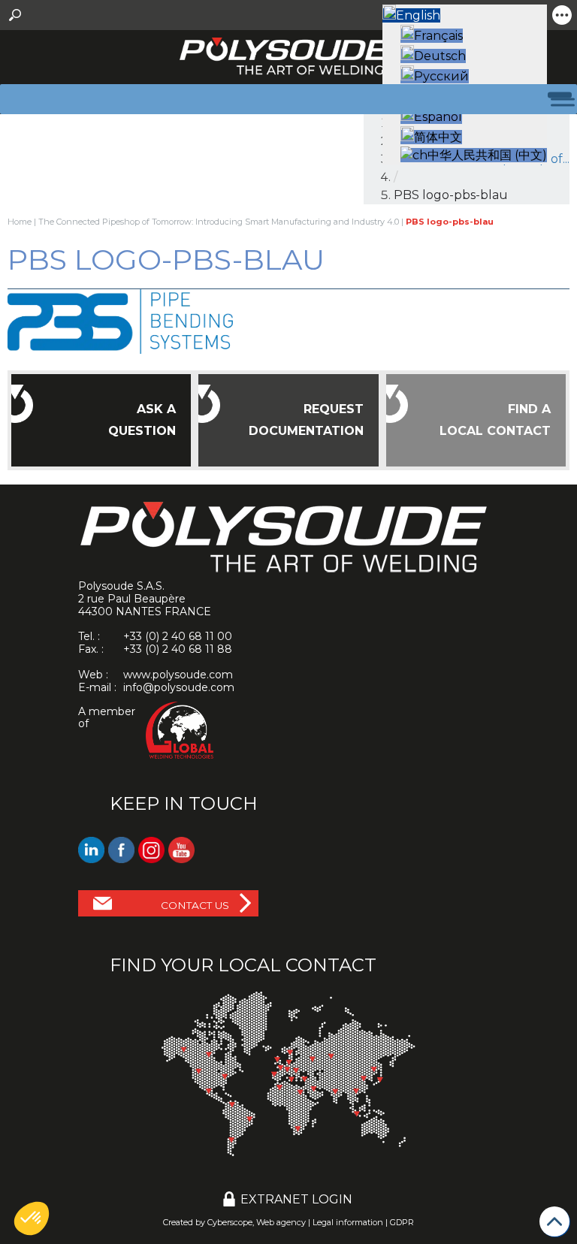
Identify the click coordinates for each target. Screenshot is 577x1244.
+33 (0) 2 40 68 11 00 (177, 636)
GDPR (402, 1222)
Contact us (195, 905)
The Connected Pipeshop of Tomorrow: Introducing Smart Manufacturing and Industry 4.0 (218, 221)
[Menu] (554, 99)
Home (20, 221)
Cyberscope (229, 1222)
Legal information (348, 1222)
